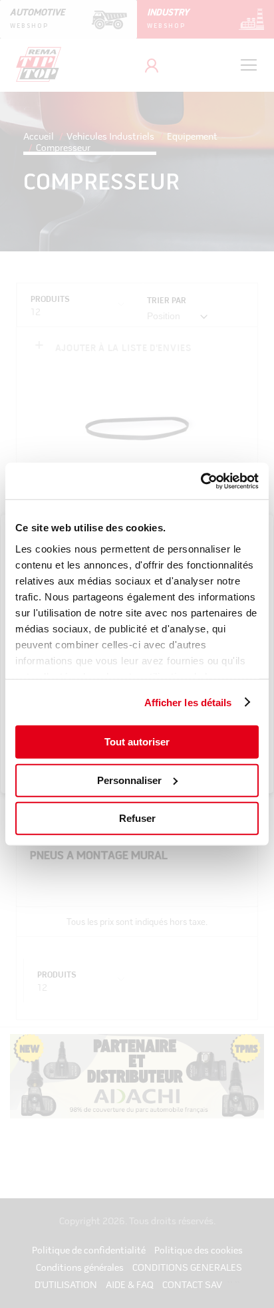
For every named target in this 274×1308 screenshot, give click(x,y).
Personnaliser (129, 779)
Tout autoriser (137, 741)
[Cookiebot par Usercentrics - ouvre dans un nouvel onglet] (200, 480)
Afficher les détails (188, 702)
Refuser (137, 818)
